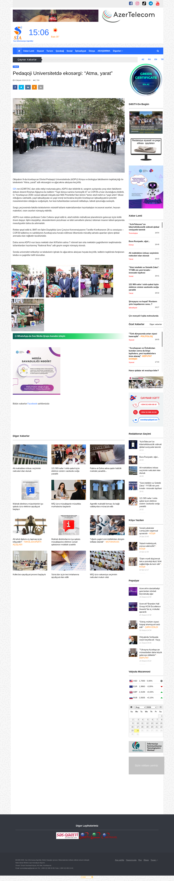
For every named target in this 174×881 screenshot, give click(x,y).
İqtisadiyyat (80, 51)
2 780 (37, 80)
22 (161, 727)
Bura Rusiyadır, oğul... (149, 457)
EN (155, 59)
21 (157, 727)
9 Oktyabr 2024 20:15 (22, 80)
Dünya (92, 51)
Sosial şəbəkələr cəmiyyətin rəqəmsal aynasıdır (148, 531)
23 (132, 731)
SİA (14, 189)
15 (161, 723)
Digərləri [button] (117, 51)
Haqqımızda (131, 860)
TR (162, 59)
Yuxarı (154, 860)
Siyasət (40, 51)
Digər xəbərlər (156, 324)
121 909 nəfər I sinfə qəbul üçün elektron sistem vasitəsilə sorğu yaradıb (65, 471)
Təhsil (20, 461)
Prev (133, 122)
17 (138, 727)
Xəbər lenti (28, 51)
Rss (140, 860)
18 (142, 727)
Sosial (69, 51)
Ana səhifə (119, 860)
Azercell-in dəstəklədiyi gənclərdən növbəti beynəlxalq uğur (149, 591)
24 (138, 731)
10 (138, 723)
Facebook (32, 404)
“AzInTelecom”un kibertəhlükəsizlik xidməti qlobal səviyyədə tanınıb (150, 444)
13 (152, 723)
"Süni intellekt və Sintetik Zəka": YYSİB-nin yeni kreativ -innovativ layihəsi (150, 485)
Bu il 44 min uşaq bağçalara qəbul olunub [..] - (66, 60)
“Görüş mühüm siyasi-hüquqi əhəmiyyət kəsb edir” (149, 624)
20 (152, 727)
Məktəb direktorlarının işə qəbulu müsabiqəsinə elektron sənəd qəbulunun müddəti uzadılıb (65, 542)
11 (142, 723)
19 (147, 727)
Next (159, 122)
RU (149, 59)
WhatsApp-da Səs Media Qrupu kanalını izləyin (41, 336)
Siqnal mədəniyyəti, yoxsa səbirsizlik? (148, 546)
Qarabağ (60, 51)
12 (147, 723)
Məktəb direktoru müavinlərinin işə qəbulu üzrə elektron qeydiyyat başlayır (28, 506)
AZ (143, 59)
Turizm (49, 51)
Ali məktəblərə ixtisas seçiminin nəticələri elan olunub (149, 470)
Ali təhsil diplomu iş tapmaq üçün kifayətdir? (27, 542)
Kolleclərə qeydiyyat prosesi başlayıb (29, 574)
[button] (158, 51)
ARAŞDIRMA (104, 51)
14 (157, 723)
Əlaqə (146, 860)
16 (132, 727)
